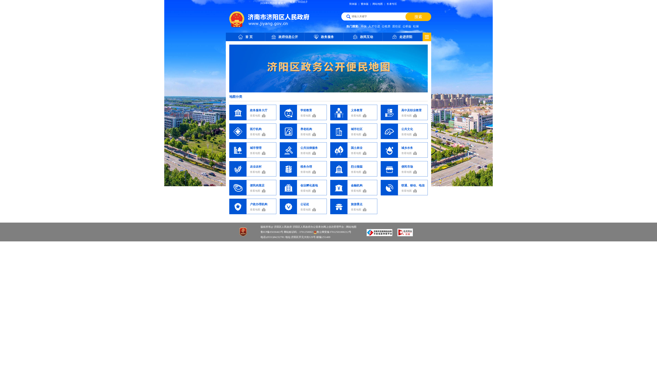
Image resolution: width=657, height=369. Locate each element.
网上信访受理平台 (333, 227)
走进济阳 (405, 37)
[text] (375, 16)
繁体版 (365, 4)
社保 (416, 26)
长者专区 (392, 4)
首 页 (249, 37)
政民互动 (366, 37)
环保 (364, 26)
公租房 (386, 26)
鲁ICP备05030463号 (272, 232)
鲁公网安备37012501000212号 (334, 232)
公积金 (407, 26)
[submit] (418, 16)
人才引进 (374, 26)
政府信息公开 (288, 37)
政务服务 (327, 37)
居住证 (396, 26)
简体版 (353, 4)
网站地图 (377, 4)
